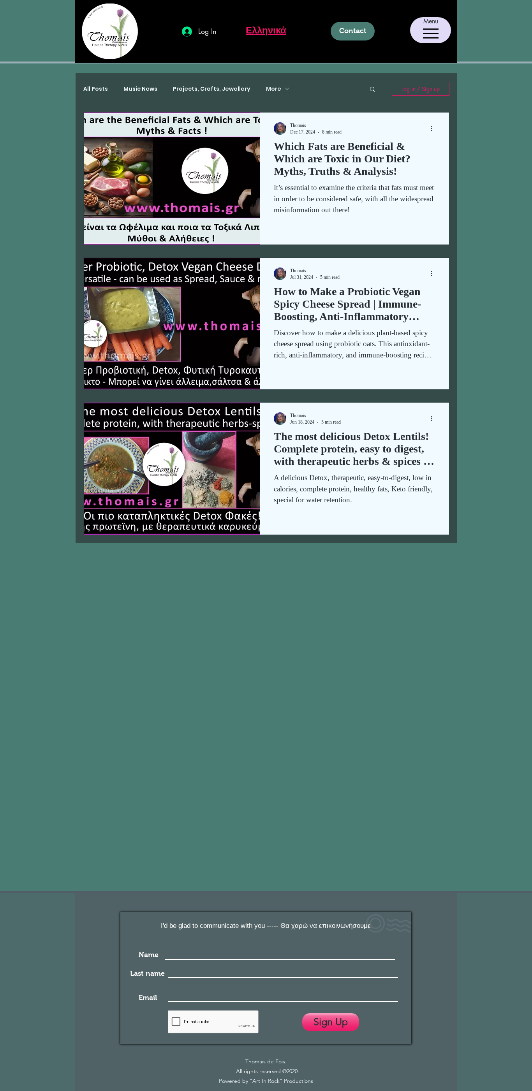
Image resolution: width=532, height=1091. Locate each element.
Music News (140, 89)
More (273, 89)
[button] (372, 90)
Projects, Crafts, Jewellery (211, 89)
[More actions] (434, 128)
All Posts (95, 89)
